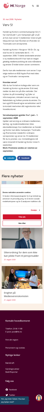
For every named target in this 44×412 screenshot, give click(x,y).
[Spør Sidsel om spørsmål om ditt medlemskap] (39, 398)
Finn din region (11, 340)
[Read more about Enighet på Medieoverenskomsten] (22, 277)
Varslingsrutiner (12, 369)
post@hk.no (17, 331)
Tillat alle (22, 217)
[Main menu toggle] (37, 6)
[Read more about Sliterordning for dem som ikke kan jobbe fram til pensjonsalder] (22, 235)
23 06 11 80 (17, 328)
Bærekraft (9, 363)
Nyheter (18, 19)
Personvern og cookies (15, 348)
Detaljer (34, 210)
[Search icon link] (33, 6)
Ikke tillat (22, 223)
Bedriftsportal (11, 372)
